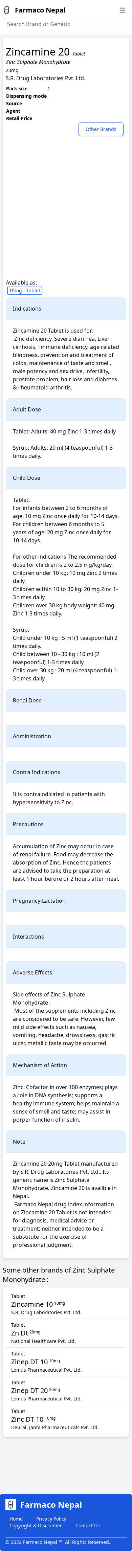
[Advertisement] (66, 212)
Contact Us (87, 1525)
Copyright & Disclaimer (35, 1525)
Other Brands (101, 129)
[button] (102, 129)
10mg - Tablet (24, 290)
